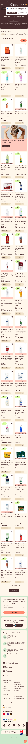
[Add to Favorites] (12, 45)
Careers (5, 686)
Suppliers (16, 690)
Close (26, 9)
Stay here (22, 12)
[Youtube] (24, 725)
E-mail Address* (7, 605)
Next (25, 136)
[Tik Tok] (14, 725)
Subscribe (14, 612)
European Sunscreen (19, 698)
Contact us (17, 682)
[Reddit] (19, 725)
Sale (4, 696)
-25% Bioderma (18, 696)
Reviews (5, 688)
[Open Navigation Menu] (2, 5)
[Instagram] (4, 725)
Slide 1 (15, 149)
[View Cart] (24, 5)
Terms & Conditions (19, 686)
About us (5, 682)
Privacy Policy (17, 688)
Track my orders (18, 684)
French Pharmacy (7, 702)
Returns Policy (6, 690)
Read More (14, 27)
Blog (4, 684)
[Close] (27, 723)
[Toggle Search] (4, 5)
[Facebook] (9, 725)
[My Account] (22, 5)
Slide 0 (13, 149)
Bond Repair (21, 34)
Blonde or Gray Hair (11, 34)
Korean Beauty (17, 702)
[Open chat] (25, 741)
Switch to (12, 12)
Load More (14, 590)
